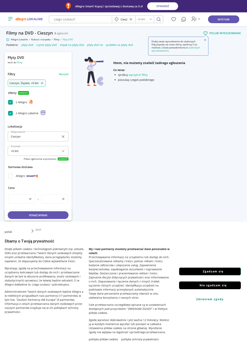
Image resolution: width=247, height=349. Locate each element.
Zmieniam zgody (210, 299)
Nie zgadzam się (213, 285)
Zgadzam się (213, 271)
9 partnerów (66, 300)
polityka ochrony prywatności (140, 339)
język (38, 229)
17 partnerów (68, 295)
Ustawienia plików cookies (105, 328)
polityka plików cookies (103, 339)
